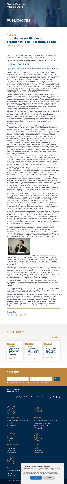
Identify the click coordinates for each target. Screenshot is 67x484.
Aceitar (36, 477)
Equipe (21, 397)
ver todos (55, 337)
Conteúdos (27, 397)
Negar (49, 477)
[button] (62, 466)
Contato (33, 397)
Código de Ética (42, 397)
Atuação (16, 397)
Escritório (10, 397)
